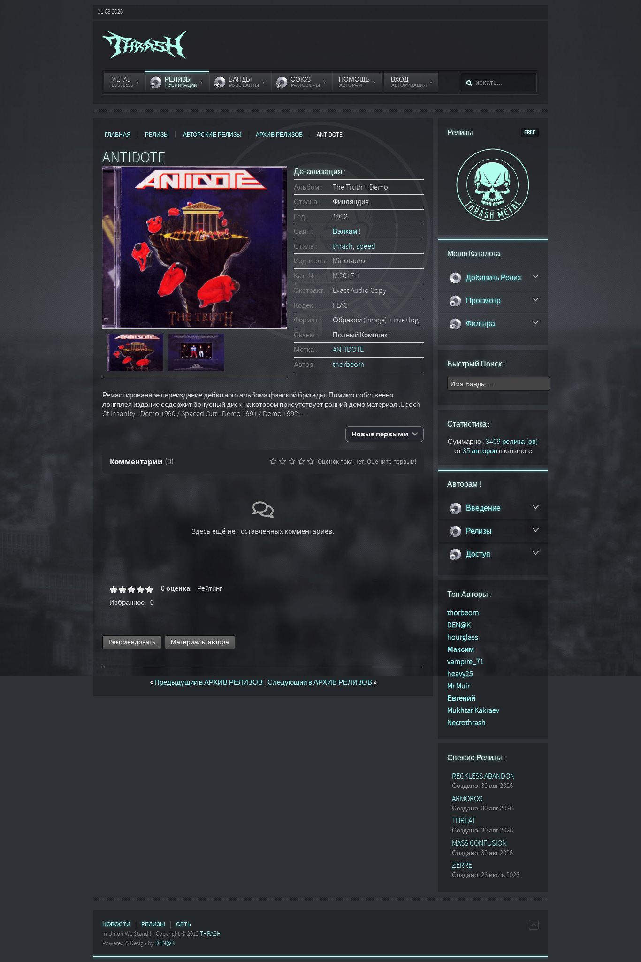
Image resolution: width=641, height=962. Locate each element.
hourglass (462, 637)
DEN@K (459, 625)
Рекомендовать (131, 642)
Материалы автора (200, 642)
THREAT (463, 821)
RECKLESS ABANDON (483, 776)
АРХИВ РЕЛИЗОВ (279, 134)
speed (365, 246)
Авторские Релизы (212, 134)
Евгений (461, 698)
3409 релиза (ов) (512, 441)
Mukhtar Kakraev (473, 710)
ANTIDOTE (348, 349)
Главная (118, 134)
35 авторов (480, 451)
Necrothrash (466, 722)
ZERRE (462, 865)
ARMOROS (467, 798)
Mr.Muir (458, 686)
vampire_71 (465, 661)
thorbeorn (349, 364)
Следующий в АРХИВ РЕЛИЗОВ (321, 682)
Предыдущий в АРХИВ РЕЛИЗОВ (207, 682)
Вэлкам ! (346, 231)
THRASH (210, 934)
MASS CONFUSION (479, 843)
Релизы (157, 134)
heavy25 (460, 674)
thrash (343, 246)
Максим (460, 649)
